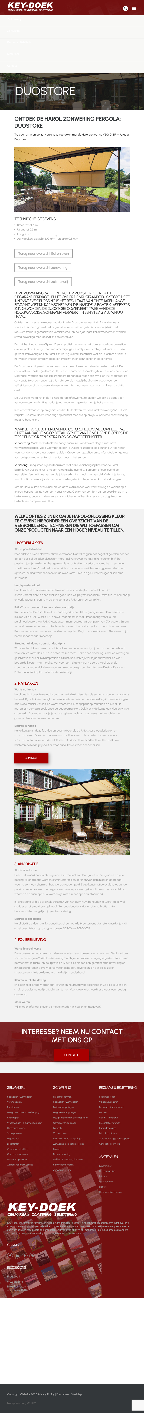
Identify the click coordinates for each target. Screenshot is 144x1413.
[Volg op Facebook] (10, 1256)
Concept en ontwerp (109, 1143)
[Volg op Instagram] (32, 1256)
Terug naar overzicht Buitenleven (43, 253)
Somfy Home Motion (63, 1164)
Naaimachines (106, 1181)
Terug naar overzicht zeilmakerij (43, 281)
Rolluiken (57, 1149)
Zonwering (13, 30)
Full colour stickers (108, 1133)
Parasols (57, 1128)
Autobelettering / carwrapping (114, 1138)
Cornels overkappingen (64, 1123)
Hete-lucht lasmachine (110, 1192)
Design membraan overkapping (23, 1112)
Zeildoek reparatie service (20, 1164)
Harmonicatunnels (16, 1128)
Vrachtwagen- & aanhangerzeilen (24, 1123)
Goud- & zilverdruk (108, 1117)
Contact (12, 65)
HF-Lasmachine (107, 1171)
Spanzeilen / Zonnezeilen (19, 1096)
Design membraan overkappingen (70, 1117)
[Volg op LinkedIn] (17, 1256)
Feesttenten (13, 1107)
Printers (103, 1176)
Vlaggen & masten (108, 1102)
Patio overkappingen (63, 1107)
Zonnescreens (60, 1133)
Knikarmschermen (62, 1096)
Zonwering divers (62, 1170)
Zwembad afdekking (17, 1149)
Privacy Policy (46, 1394)
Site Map (76, 1394)
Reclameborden (107, 1096)
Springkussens (14, 1133)
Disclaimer (62, 1394)
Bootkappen (13, 1117)
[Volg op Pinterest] (25, 1256)
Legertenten (13, 1138)
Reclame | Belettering (20, 42)
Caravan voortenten (17, 1154)
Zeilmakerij (14, 19)
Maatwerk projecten (17, 1159)
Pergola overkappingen (64, 1112)
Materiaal (13, 54)
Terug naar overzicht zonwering (42, 267)
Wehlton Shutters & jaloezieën (68, 1159)
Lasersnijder (105, 1166)
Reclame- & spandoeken (111, 1107)
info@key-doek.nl (18, 1286)
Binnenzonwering (61, 1154)
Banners (103, 1112)
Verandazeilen (14, 1102)
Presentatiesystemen (109, 1123)
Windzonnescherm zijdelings (67, 1138)
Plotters (103, 1186)
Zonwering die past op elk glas (68, 1143)
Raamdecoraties (107, 1128)
